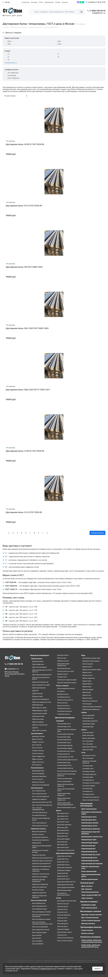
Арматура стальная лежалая (91, 914)
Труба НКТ (35, 690)
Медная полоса (87, 675)
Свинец (84, 730)
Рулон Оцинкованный (39, 823)
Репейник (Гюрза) (38, 890)
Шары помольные (38, 762)
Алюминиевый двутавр (64, 745)
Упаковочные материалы (90, 937)
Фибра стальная (37, 759)
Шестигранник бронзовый (65, 850)
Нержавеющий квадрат (89, 843)
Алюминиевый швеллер (65, 768)
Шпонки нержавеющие (89, 879)
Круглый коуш (61, 658)
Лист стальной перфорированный (38, 808)
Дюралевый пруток (63, 879)
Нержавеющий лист (88, 848)
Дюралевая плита (63, 862)
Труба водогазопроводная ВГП (42, 674)
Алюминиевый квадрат (64, 748)
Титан (83, 752)
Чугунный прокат (87, 883)
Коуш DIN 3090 (36, 935)
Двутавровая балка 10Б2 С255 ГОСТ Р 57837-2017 (28, 390)
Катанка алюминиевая (64, 778)
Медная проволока (88, 678)
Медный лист (86, 695)
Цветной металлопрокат (65, 718)
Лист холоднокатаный (39, 793)
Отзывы (57, 2)
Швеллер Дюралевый (64, 890)
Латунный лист (62, 935)
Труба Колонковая (38, 719)
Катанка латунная (63, 903)
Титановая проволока (89, 774)
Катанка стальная (38, 834)
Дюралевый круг (62, 873)
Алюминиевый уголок (64, 765)
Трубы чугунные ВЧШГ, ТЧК (91, 895)
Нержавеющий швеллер (90, 860)
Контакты (65, 2)
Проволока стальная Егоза (40, 874)
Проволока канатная (38, 855)
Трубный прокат (37, 658)
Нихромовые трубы (88, 724)
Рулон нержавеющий (88, 871)
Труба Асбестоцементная (40, 682)
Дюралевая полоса (63, 864)
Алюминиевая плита (64, 726)
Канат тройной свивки (39, 932)
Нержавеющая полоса (89, 826)
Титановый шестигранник (90, 797)
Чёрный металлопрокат (39, 655)
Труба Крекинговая (38, 716)
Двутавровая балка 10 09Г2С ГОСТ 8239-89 (25, 144)
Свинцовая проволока (89, 747)
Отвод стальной (87, 930)
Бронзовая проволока (64, 824)
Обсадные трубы (37, 696)
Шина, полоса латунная (64, 940)
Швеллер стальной (38, 782)
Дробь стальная (37, 739)
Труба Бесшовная (37, 661)
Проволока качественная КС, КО (42, 858)
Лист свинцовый (87, 741)
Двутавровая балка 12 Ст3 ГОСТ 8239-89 (24, 512)
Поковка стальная (38, 750)
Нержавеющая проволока (90, 829)
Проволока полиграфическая (41, 866)
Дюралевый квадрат (64, 870)
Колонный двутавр (38, 773)
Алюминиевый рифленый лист (67, 760)
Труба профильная (38, 664)
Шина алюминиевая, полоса (66, 807)
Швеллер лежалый (88, 923)
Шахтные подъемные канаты (66, 682)
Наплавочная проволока (40, 837)
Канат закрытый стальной (40, 929)
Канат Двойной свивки (39, 909)
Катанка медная (87, 664)
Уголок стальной (37, 779)
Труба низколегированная (40, 699)
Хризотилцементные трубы (41, 685)
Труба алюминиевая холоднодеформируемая (65, 803)
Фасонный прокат (37, 768)
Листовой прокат (37, 788)
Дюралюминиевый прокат (65, 853)
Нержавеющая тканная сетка (92, 837)
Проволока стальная (38, 829)
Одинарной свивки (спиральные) (63, 664)
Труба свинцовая (87, 749)
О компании (26, 2)
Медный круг (86, 692)
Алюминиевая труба (63, 737)
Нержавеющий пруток (89, 851)
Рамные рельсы (62, 703)
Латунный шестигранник (65, 938)
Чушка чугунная (87, 898)
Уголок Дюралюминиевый (65, 887)
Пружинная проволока (39, 887)
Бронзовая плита (62, 819)
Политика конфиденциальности (43, 969)
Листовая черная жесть (39, 812)
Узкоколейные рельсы (64, 711)
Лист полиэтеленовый (89, 908)
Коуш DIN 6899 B (37, 941)
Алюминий (60, 721)
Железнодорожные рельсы (66, 688)
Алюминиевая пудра (88, 905)
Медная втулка (87, 667)
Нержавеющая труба (88, 839)
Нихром (84, 712)
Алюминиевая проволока (65, 734)
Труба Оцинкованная (39, 688)
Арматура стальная (38, 736)
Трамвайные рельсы (64, 708)
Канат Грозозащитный (39, 906)
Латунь (58, 898)
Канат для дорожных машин (41, 919)
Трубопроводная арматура (91, 927)
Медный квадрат (87, 689)
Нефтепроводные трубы (39, 710)
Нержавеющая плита (89, 820)
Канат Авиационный (38, 903)
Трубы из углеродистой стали (41, 702)
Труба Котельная (37, 693)
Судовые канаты (62, 674)
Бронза (58, 810)
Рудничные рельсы (63, 705)
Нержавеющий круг (88, 846)
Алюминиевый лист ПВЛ (65, 757)
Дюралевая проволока (64, 867)
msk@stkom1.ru (98, 13)
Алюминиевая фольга (64, 739)
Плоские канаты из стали (65, 671)
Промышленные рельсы (65, 700)
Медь (83, 655)
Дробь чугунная (86, 886)
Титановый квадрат (88, 785)
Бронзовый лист (62, 844)
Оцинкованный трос (63, 668)
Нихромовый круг (88, 726)
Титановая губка (87, 766)
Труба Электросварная (39, 667)
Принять (97, 968)
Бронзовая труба (62, 827)
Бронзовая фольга (63, 830)
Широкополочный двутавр (40, 785)
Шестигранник (37, 765)
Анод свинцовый (87, 732)
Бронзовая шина (62, 836)
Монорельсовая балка (39, 776)
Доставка (34, 2)
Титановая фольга (88, 780)
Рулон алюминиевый (64, 781)
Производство (49, 2)
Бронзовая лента (62, 816)
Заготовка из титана (88, 755)
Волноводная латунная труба (66, 901)
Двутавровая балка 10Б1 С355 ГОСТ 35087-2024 (27, 328)
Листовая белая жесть (39, 815)
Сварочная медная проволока (92, 706)
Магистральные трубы (39, 707)
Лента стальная (37, 748)
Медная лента (87, 672)
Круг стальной (36, 745)
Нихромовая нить (88, 718)
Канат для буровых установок (41, 912)
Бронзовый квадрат (63, 839)
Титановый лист (87, 791)
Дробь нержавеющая (89, 809)
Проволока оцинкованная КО (41, 863)
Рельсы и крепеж (62, 685)
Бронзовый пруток (63, 847)
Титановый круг (87, 788)
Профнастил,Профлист (39, 799)
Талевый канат (62, 677)
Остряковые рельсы (63, 697)
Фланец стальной (87, 933)
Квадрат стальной (38, 742)
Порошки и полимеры (89, 902)
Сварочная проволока (39, 893)
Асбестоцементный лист (40, 825)
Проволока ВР (36, 843)
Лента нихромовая (88, 715)
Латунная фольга (62, 923)
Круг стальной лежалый (89, 917)
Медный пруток (87, 698)
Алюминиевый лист (63, 754)
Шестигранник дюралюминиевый (63, 894)
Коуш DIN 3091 (36, 938)
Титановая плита (87, 768)
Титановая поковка (88, 771)
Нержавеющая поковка (89, 823)
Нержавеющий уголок (89, 857)
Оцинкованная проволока (40, 840)
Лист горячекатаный (38, 791)
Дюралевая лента (63, 859)
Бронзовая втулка (63, 813)
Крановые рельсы (63, 694)
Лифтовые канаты (63, 661)
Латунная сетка (62, 918)
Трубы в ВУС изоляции (39, 730)
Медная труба (86, 681)
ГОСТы (41, 2)
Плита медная (87, 704)
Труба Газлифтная (38, 722)
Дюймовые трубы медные (90, 661)
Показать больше (97, 533)
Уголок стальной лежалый (90, 920)
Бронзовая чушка (62, 833)
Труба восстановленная (39, 725)
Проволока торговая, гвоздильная (38, 880)
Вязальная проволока (39, 831)
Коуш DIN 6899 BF (37, 944)
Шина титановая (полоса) (90, 800)
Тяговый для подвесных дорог (67, 680)
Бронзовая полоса (63, 822)
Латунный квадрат (63, 929)
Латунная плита (62, 912)
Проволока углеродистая (40, 884)
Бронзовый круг (62, 842)
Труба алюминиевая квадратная (63, 794)
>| (47, 533)
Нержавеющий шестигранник (92, 863)
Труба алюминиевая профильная (63, 799)
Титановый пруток (88, 794)
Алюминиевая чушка (64, 742)
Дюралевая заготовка (64, 856)
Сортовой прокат (37, 733)
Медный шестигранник (90, 701)
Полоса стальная (37, 753)
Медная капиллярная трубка (91, 669)
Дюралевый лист (62, 876)
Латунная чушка (62, 926)
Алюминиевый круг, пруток (66, 751)
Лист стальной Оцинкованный (42, 805)
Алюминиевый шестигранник (67, 771)
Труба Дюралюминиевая (65, 884)
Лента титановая (87, 758)
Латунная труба (62, 920)
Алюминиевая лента (64, 723)
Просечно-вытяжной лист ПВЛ (42, 802)
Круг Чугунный (86, 889)
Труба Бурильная (37, 705)
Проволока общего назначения (42, 861)
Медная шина (86, 686)
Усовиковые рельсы (63, 714)
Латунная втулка (62, 906)
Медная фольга (87, 684)
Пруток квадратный (38, 756)
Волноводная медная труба (91, 658)
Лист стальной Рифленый (40, 796)
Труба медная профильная (91, 709)
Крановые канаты (63, 655)
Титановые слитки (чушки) (91, 783)
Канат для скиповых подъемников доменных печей (42, 923)
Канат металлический (39, 900)
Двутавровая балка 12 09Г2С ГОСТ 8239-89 (25, 451)
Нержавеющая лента (89, 817)
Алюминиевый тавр (63, 762)
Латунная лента (62, 909)
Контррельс (61, 691)
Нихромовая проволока (89, 721)
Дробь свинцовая (88, 735)
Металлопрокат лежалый (90, 911)
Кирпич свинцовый (88, 738)
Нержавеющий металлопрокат (86, 805)
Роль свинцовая (87, 744)
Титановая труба (87, 777)
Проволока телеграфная (39, 877)
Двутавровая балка (38, 771)
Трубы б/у (35, 728)
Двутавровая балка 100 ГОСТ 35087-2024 (24, 267)
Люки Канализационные (90, 892)
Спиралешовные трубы (39, 713)
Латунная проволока (63, 915)
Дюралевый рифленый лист (66, 882)
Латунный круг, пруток (64, 932)
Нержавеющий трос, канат (90, 854)
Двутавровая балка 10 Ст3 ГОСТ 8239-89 (24, 206)
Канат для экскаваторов (40, 927)
